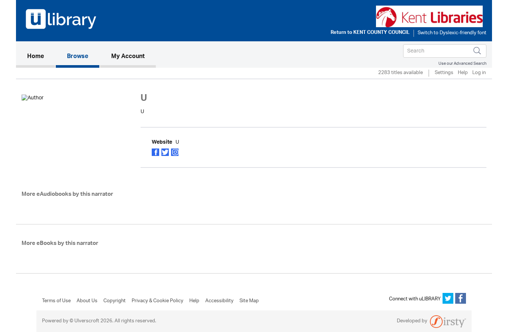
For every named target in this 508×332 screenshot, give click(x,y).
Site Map (249, 301)
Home (41, 57)
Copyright (114, 301)
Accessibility (219, 301)
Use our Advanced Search (462, 63)
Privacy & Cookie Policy (157, 301)
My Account (128, 57)
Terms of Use (56, 301)
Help (463, 73)
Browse (77, 57)
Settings (444, 73)
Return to (370, 33)
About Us (87, 301)
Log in (479, 73)
